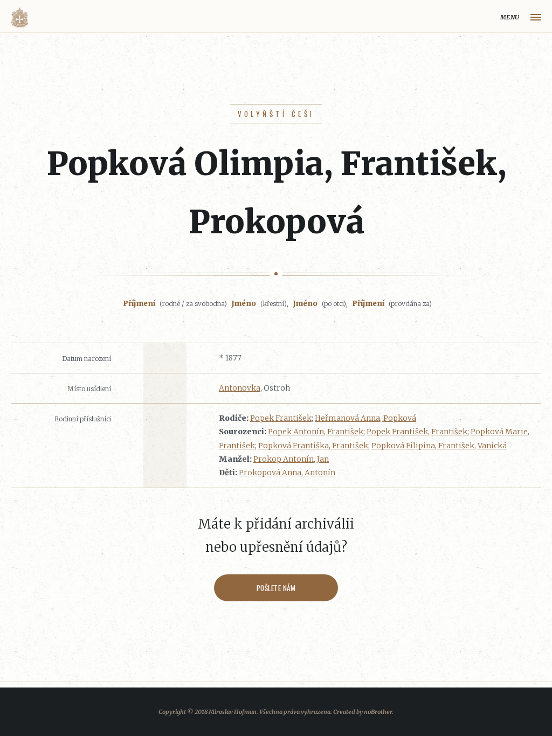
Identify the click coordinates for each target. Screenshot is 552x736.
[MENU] (536, 17)
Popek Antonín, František (315, 431)
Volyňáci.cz (19, 17)
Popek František (281, 418)
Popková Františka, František (313, 445)
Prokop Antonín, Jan (291, 459)
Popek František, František (417, 431)
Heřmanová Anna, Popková (365, 418)
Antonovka (239, 388)
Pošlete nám (276, 587)
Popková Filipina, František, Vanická (439, 445)
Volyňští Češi (276, 113)
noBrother (378, 712)
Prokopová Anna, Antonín (287, 472)
